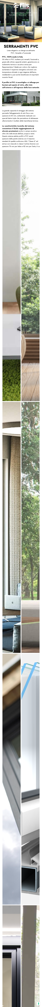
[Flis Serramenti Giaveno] (21, 9)
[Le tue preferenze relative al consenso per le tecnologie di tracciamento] (38, 1003)
